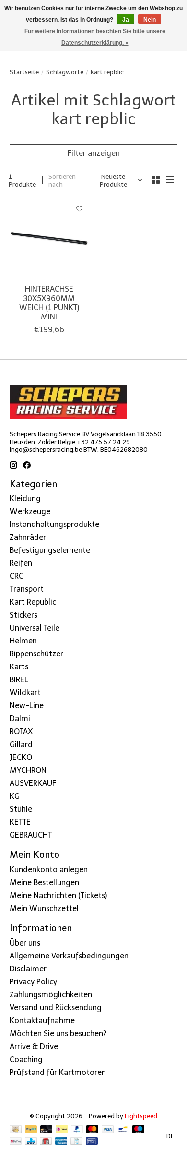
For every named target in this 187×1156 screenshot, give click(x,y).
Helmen (23, 640)
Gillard (21, 744)
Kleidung (25, 498)
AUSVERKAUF (33, 783)
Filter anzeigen (94, 153)
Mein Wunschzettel (44, 908)
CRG (17, 576)
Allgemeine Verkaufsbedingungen (69, 955)
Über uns (25, 942)
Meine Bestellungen (44, 882)
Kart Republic (33, 602)
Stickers (23, 614)
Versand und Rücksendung (56, 1007)
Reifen (21, 563)
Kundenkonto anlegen (49, 869)
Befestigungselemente (50, 550)
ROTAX (21, 731)
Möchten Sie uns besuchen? (58, 1033)
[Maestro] (138, 1129)
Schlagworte (64, 72)
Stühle (21, 809)
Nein (149, 19)
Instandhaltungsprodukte (54, 524)
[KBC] (31, 1141)
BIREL (19, 679)
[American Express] (61, 1141)
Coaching (26, 1059)
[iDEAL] (62, 1129)
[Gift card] (46, 1141)
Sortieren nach (62, 180)
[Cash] (16, 1129)
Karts (19, 666)
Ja (125, 19)
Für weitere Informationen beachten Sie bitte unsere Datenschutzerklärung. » (94, 37)
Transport (27, 589)
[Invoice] (76, 1141)
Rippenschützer (36, 653)
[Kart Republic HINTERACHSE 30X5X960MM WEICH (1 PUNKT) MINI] (49, 239)
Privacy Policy (33, 981)
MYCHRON (28, 770)
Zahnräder (28, 537)
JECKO (21, 757)
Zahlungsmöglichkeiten (51, 994)
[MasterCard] (92, 1129)
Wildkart (25, 692)
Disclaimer (28, 968)
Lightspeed (141, 1116)
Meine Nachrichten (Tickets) (58, 895)
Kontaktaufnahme (42, 1020)
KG (15, 796)
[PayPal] (31, 1129)
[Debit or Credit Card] (46, 1129)
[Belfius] (16, 1141)
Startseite (24, 72)
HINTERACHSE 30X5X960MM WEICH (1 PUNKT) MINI (49, 302)
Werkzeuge (30, 511)
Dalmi (20, 718)
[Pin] (92, 1141)
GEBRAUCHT (31, 835)
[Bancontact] (123, 1129)
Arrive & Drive (34, 1046)
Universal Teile (34, 627)
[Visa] (108, 1129)
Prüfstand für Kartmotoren (58, 1072)
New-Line (27, 705)
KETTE (20, 822)
